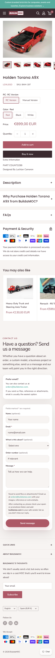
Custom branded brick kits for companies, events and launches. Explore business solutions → (27, 4)
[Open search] (38, 13)
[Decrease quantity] (17, 134)
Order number (17, 453)
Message (10, 466)
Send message (27, 523)
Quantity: (7, 133)
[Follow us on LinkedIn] (16, 623)
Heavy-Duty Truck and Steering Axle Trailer (17, 305)
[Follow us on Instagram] (11, 623)
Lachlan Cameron (24, 169)
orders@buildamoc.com (17, 386)
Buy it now (27, 154)
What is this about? (19, 440)
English (8, 608)
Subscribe (12, 594)
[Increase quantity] (33, 134)
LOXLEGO (7, 84)
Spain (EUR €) (26, 608)
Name (13, 413)
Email (9, 427)
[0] (49, 13)
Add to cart (27, 144)
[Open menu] (4, 13)
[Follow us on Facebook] (5, 623)
